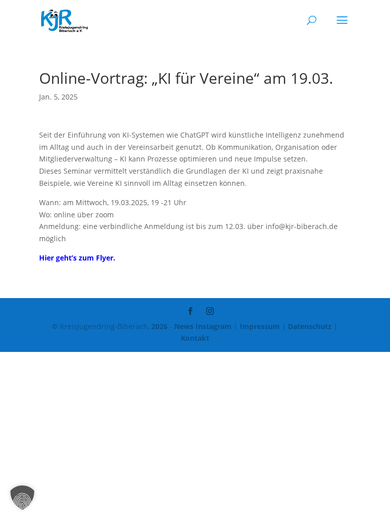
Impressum (260, 326)
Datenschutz (310, 326)
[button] (22, 497)
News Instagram (203, 326)
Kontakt (195, 338)
